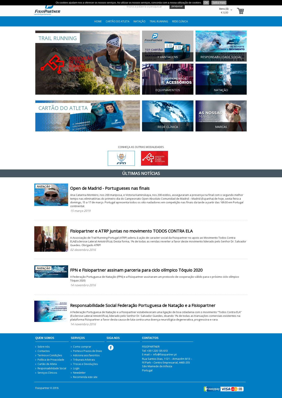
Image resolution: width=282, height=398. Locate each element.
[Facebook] (110, 347)
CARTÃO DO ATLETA (117, 21)
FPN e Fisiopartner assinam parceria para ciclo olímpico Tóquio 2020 (136, 270)
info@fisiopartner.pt (165, 354)
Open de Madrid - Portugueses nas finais (110, 188)
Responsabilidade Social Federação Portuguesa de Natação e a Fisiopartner (143, 305)
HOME (98, 21)
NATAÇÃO (140, 21)
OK (206, 2)
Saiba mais (219, 2)
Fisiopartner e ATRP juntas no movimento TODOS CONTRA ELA (131, 231)
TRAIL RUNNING (159, 21)
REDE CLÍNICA (180, 21)
